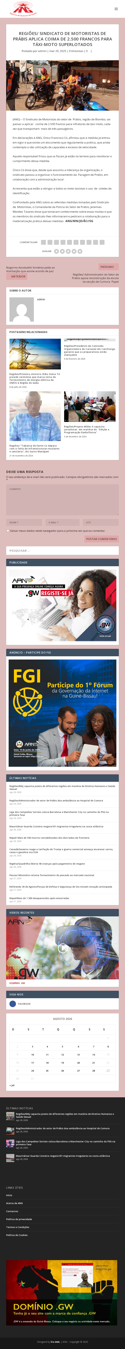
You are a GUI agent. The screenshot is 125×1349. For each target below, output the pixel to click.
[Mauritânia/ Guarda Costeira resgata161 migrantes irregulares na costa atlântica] (10, 1158)
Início (9, 1195)
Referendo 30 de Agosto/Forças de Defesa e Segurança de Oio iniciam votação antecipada (60, 886)
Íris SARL (55, 1341)
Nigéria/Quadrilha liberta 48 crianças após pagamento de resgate (47, 863)
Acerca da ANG (14, 1203)
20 (78, 1062)
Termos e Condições (17, 1227)
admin (42, 51)
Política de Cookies (17, 1235)
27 (78, 1070)
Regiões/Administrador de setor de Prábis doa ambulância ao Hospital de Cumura (56, 800)
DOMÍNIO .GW (17, 983)
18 (47, 1062)
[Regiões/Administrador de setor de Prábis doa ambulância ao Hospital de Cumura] (10, 1130)
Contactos (12, 1211)
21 (93, 1062)
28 (93, 1070)
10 (32, 1054)
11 (47, 1054)
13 (78, 1054)
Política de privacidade (19, 1219)
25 (47, 1070)
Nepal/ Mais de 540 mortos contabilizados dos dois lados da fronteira (49, 837)
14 (93, 1054)
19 (62, 1062)
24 (32, 1070)
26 (62, 1070)
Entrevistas (76, 51)
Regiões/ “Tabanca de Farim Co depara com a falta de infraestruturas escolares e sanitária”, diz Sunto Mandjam (34, 448)
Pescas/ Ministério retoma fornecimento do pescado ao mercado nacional (51, 875)
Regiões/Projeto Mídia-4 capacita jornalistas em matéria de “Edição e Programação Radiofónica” (86, 429)
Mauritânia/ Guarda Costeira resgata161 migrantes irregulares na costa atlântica (56, 826)
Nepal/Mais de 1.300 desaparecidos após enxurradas (39, 898)
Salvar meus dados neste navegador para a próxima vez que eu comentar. (57, 531)
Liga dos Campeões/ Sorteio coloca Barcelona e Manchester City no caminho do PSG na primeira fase (59, 813)
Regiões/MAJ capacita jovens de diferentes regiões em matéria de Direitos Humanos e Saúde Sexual (62, 788)
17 (32, 1062)
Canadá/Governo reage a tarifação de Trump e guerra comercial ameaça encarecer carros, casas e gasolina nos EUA (61, 851)
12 (62, 1054)
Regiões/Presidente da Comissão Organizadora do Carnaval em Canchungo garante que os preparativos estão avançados (89, 350)
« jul (11, 1085)
